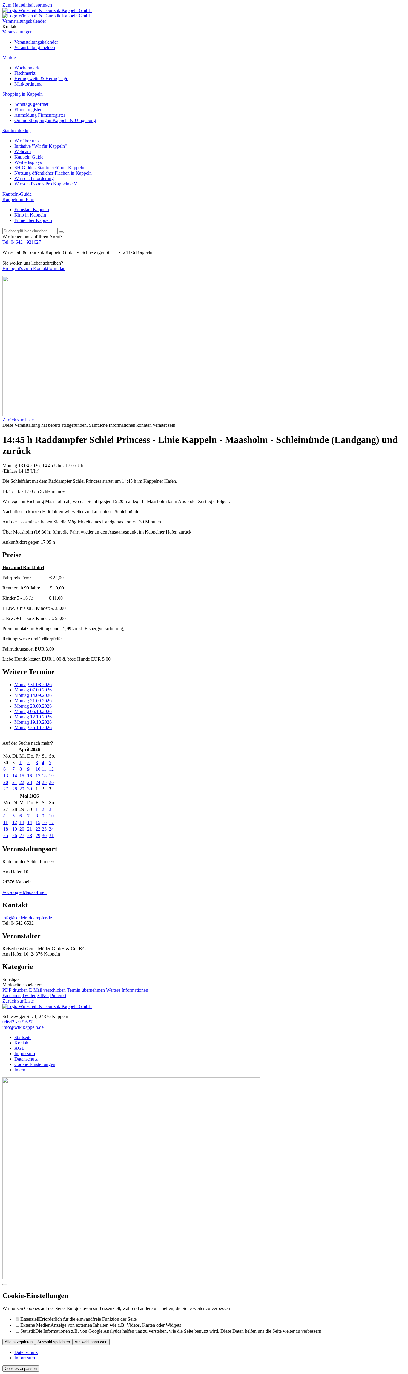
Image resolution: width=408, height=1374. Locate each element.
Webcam (22, 151)
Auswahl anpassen (91, 1342)
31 (51, 835)
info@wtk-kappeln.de (23, 1027)
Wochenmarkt (27, 67)
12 (51, 769)
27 (5, 788)
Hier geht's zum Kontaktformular (33, 268)
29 (21, 788)
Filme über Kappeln (33, 220)
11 (44, 769)
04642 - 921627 (17, 1021)
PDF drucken (15, 990)
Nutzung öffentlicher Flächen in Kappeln (53, 173)
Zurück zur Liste (18, 419)
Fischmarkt (24, 73)
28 (14, 788)
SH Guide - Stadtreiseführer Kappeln (49, 167)
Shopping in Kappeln (22, 94)
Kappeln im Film (18, 199)
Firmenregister (28, 109)
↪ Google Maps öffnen (24, 892)
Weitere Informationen (127, 990)
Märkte (9, 57)
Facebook (11, 995)
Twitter (29, 995)
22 (21, 782)
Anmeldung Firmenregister (39, 115)
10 (38, 769)
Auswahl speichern (53, 1342)
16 (29, 775)
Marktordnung (28, 83)
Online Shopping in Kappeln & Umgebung (55, 120)
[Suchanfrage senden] (61, 232)
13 (5, 775)
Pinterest (58, 995)
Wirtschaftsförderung (34, 178)
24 (38, 782)
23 (29, 782)
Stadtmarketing (16, 130)
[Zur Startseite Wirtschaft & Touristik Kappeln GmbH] (47, 10)
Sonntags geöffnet (31, 104)
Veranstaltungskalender (36, 42)
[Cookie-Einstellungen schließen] (4, 1284)
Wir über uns (26, 140)
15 (21, 775)
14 (14, 775)
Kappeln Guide (28, 156)
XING (43, 995)
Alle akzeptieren (19, 1342)
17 (38, 775)
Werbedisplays (28, 162)
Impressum (24, 1357)
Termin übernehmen (86, 990)
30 (29, 788)
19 (51, 775)
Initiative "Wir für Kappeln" (40, 146)
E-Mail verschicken (47, 990)
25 (44, 782)
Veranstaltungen (17, 31)
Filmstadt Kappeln (31, 209)
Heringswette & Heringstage (41, 78)
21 (14, 782)
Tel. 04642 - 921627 (21, 242)
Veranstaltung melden (34, 47)
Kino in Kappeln (30, 214)
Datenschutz (26, 1352)
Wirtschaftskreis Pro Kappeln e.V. (46, 183)
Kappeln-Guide (17, 193)
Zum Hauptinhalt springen (27, 4)
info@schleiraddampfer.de (27, 917)
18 (44, 775)
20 (5, 782)
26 (51, 782)
